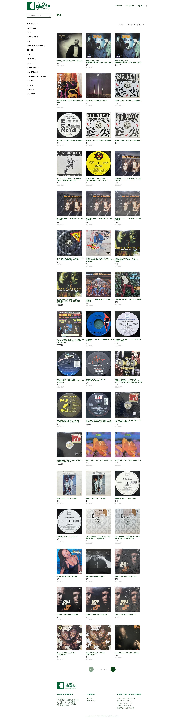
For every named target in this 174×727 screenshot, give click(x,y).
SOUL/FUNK (31, 28)
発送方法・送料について (125, 703)
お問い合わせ (91, 701)
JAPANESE (31, 90)
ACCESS (89, 698)
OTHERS (30, 85)
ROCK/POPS (31, 59)
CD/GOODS (31, 94)
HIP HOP (30, 50)
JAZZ (29, 32)
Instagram (129, 6)
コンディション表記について (126, 698)
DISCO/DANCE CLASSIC (36, 46)
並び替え (121, 25)
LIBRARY (30, 81)
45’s (28, 41)
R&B (28, 54)
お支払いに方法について (125, 701)
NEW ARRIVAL (32, 24)
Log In (139, 6)
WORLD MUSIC (32, 68)
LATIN (29, 63)
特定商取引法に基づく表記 (125, 708)
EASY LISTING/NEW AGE (36, 76)
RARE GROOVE (32, 37)
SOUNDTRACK (32, 72)
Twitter (119, 6)
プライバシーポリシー (124, 706)
